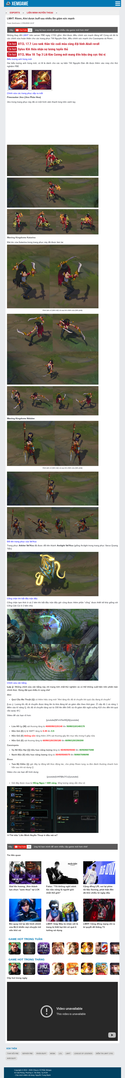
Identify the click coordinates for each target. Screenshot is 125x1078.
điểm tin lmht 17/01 (104, 1053)
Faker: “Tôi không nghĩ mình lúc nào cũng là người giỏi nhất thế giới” (61, 889)
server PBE (27, 1053)
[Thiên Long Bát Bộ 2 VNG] (101, 948)
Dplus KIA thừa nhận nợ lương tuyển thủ (43, 49)
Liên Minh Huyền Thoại (40, 12)
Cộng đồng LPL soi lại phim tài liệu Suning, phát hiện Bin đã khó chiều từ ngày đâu (98, 889)
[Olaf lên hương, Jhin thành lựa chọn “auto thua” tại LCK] (25, 873)
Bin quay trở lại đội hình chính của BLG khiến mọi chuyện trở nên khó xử (25, 927)
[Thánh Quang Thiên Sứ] (58, 948)
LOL (60, 1053)
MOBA (52, 1053)
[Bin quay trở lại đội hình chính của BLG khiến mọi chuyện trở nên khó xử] (25, 910)
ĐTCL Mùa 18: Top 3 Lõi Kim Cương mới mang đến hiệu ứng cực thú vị (61, 54)
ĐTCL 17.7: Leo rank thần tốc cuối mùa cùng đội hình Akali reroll (58, 43)
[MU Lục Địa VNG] (44, 948)
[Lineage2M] (29, 948)
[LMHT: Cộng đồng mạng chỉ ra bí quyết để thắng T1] (99, 910)
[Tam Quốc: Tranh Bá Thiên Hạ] (15, 948)
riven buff (41, 1053)
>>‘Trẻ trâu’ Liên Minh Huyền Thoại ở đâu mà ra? (32, 835)
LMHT (26, 35)
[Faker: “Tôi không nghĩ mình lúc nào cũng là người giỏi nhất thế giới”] (62, 873)
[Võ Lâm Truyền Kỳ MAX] (116, 948)
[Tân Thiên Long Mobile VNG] (87, 948)
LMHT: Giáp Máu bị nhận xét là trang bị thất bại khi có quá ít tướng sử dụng (62, 927)
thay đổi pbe (12, 1053)
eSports (15, 12)
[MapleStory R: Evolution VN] (72, 968)
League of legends (83, 1053)
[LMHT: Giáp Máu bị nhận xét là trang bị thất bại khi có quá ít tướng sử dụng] (62, 910)
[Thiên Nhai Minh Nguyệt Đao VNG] (72, 948)
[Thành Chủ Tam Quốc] (101, 968)
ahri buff (11, 1058)
